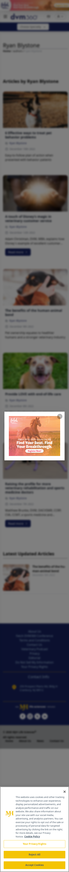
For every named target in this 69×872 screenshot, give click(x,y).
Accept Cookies (34, 865)
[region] (34, 829)
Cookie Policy (32, 836)
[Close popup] (59, 416)
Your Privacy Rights (34, 844)
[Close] (65, 792)
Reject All (34, 854)
